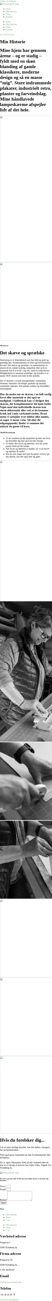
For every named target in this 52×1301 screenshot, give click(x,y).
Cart (8, 1220)
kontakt (9, 16)
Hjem (8, 9)
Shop (8, 14)
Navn (3, 1186)
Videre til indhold (8, 1)
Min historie (11, 11)
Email (3, 1189)
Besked (3, 1200)
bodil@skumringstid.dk (10, 1282)
